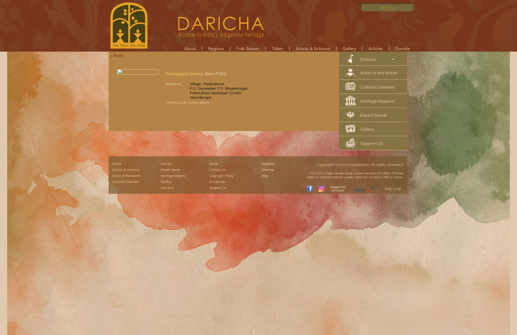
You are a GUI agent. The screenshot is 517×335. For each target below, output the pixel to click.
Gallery (349, 48)
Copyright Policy (221, 176)
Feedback (268, 164)
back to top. (393, 189)
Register (387, 7)
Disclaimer (217, 182)
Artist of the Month (378, 73)
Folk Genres (247, 48)
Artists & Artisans (313, 48)
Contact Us (217, 170)
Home (116, 164)
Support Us (371, 143)
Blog (264, 176)
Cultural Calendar (377, 87)
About (190, 48)
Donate (402, 48)
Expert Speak (373, 115)
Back (118, 55)
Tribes (277, 48)
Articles (375, 48)
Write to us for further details (187, 102)
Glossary (167, 188)
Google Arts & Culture (337, 188)
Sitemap (267, 170)
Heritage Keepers (377, 101)
